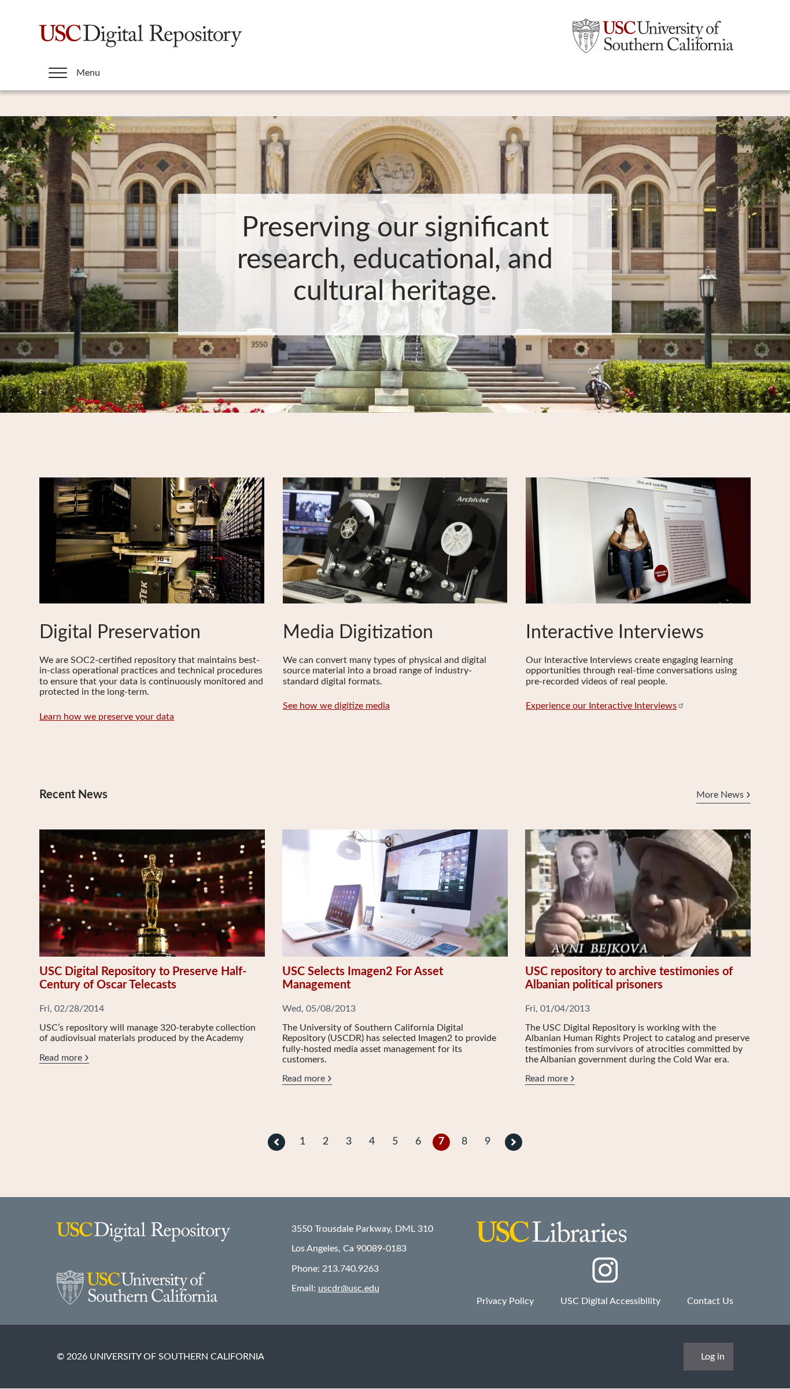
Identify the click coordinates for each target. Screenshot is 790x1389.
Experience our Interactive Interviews (601, 705)
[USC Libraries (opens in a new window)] (552, 1239)
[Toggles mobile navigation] (57, 72)
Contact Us (710, 1301)
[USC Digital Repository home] (140, 50)
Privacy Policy (505, 1301)
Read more (64, 1058)
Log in (713, 1356)
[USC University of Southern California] (653, 50)
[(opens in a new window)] (605, 1279)
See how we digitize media (336, 705)
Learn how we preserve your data (106, 716)
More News (720, 794)
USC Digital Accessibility (610, 1301)
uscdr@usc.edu (348, 1288)
